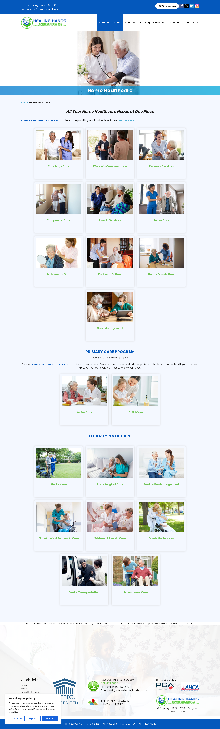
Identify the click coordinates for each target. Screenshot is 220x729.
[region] (33, 709)
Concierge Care (58, 166)
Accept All (49, 718)
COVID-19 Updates (167, 6)
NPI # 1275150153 (147, 723)
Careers (158, 22)
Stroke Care (58, 484)
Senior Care (161, 220)
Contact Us (190, 22)
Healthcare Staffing (137, 22)
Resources (173, 22)
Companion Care (58, 220)
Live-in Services (110, 220)
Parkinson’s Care (110, 274)
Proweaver (179, 711)
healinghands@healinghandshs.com (40, 9)
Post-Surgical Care (110, 484)
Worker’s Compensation (110, 166)
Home (24, 102)
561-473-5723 (47, 5)
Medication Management (161, 484)
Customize (17, 718)
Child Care (135, 412)
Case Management (110, 328)
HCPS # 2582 (93, 723)
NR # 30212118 (110, 723)
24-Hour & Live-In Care (110, 538)
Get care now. (127, 120)
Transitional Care (136, 592)
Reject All (33, 718)
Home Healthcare (110, 22)
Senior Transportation (84, 592)
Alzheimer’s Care (58, 274)
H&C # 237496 (128, 723)
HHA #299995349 (73, 723)
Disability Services (161, 538)
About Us (25, 688)
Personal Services (161, 166)
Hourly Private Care (161, 274)
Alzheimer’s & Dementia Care (58, 538)
